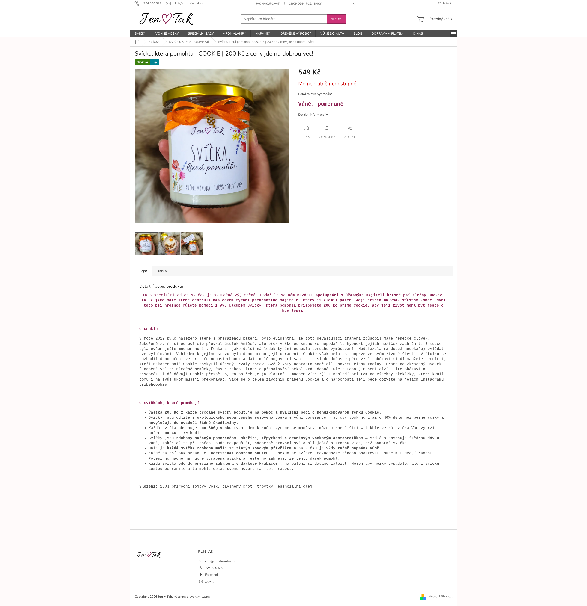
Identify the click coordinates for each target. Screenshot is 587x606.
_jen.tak (210, 581)
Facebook (212, 575)
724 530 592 (214, 568)
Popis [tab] (143, 271)
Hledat (336, 19)
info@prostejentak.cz (220, 561)
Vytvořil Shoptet (441, 596)
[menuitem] (140, 33)
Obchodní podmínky (305, 4)
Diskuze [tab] (162, 271)
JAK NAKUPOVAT (268, 4)
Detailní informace (311, 114)
